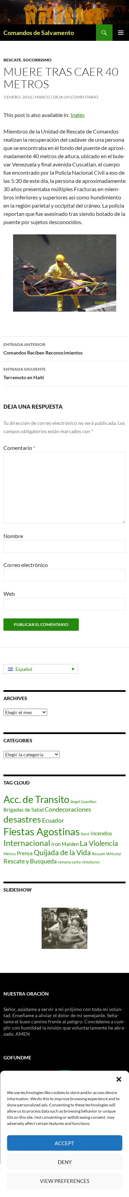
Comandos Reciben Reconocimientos (43, 349)
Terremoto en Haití (24, 373)
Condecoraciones (68, 809)
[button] (118, 1079)
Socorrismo (37, 59)
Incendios (101, 833)
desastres (22, 819)
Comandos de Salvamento (38, 32)
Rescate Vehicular (106, 853)
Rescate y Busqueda (30, 861)
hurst (85, 834)
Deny (65, 1162)
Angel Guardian (83, 801)
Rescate (12, 59)
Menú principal (120, 32)
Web (9, 593)
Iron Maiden (65, 844)
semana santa (69, 862)
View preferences (64, 1181)
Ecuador (53, 820)
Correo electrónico (25, 564)
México (9, 853)
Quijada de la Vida (62, 852)
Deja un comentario (75, 97)
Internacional (26, 843)
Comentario (19, 447)
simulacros (91, 862)
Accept (64, 1143)
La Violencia (99, 843)
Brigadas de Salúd (23, 809)
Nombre (13, 536)
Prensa (25, 853)
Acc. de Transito (36, 799)
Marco (42, 97)
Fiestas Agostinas (41, 831)
